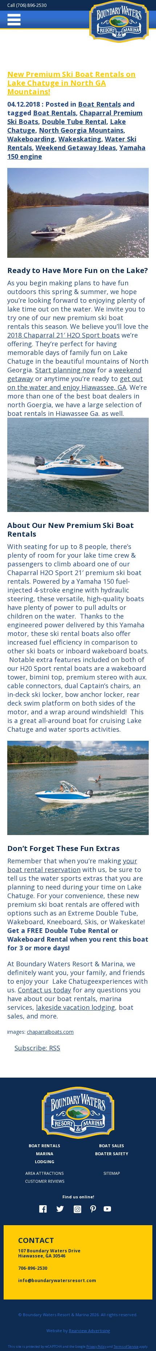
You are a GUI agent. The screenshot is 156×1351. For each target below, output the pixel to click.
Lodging (44, 1161)
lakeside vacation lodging (75, 1007)
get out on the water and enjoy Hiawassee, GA (75, 383)
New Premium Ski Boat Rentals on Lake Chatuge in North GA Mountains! (71, 82)
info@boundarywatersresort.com (57, 1280)
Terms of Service (126, 1346)
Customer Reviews (44, 1181)
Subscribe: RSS (37, 1048)
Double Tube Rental (74, 121)
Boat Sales (111, 1145)
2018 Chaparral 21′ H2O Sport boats (63, 335)
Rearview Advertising (89, 1330)
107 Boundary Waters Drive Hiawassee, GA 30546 (49, 1253)
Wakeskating (79, 139)
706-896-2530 (32, 1268)
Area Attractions (44, 1173)
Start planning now (65, 369)
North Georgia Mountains (81, 130)
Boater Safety (111, 1153)
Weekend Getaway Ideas (76, 147)
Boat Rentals (99, 104)
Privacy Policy (96, 1346)
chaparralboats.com (50, 1031)
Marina (44, 1153)
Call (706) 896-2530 (26, 5)
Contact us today (44, 990)
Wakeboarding (31, 139)
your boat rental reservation (72, 865)
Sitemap (111, 1173)
